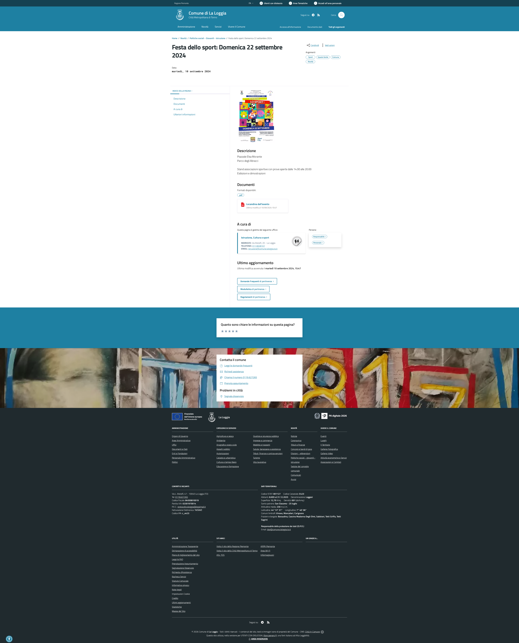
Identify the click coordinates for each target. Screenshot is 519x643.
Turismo (256, 457)
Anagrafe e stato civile (227, 444)
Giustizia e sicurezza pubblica (266, 436)
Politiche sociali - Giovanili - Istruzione (207, 38)
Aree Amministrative (181, 440)
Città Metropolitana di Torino (203, 17)
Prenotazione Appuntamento (185, 563)
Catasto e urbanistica (226, 457)
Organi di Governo (180, 436)
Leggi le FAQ (177, 559)
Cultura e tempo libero (226, 462)
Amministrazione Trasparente (185, 546)
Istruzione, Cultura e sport (255, 237)
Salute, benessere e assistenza (267, 449)
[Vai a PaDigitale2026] (330, 415)
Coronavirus (296, 440)
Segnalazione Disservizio (183, 568)
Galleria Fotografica (329, 449)
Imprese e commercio (262, 440)
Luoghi (324, 440)
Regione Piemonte (181, 3)
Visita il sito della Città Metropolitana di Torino (237, 550)
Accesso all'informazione (290, 26)
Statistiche (177, 606)
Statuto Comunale (180, 581)
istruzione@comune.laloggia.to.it (262, 248)
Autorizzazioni (223, 453)
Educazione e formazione (228, 466)
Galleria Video (327, 453)
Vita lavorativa (259, 462)
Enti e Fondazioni (179, 453)
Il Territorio (325, 444)
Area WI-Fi (265, 550)
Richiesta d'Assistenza (182, 572)
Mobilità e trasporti (261, 444)
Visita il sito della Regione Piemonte (233, 546)
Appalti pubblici (223, 449)
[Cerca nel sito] (341, 15)
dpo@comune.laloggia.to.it (279, 529)
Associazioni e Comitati (331, 462)
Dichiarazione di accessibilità (184, 550)
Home (174, 38)
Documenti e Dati (179, 449)
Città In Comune (312, 631)
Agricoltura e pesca (225, 436)
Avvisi (293, 479)
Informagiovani (267, 555)
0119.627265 (181, 497)
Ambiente (221, 440)
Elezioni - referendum (300, 453)
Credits (175, 598)
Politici (175, 462)
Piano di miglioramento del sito (185, 555)
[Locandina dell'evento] (243, 204)
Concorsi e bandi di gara (301, 449)
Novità (183, 38)
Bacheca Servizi (179, 576)
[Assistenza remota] (322, 631)
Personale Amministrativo (183, 457)
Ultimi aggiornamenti (181, 602)
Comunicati (296, 475)
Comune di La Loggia (207, 13)
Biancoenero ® (270, 635)
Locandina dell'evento (257, 204)
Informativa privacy (180, 585)
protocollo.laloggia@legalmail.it (192, 506)
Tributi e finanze (298, 444)
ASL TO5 (220, 555)
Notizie (294, 436)
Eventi (323, 436)
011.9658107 (258, 246)
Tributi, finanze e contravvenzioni (267, 453)
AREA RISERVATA (259, 638)
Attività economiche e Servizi (334, 457)
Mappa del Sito (178, 611)
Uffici (174, 444)
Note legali (177, 589)
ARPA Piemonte (268, 546)
